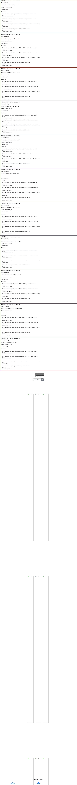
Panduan (13, 783)
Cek (42, 379)
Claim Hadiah (38, 780)
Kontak (38, 783)
